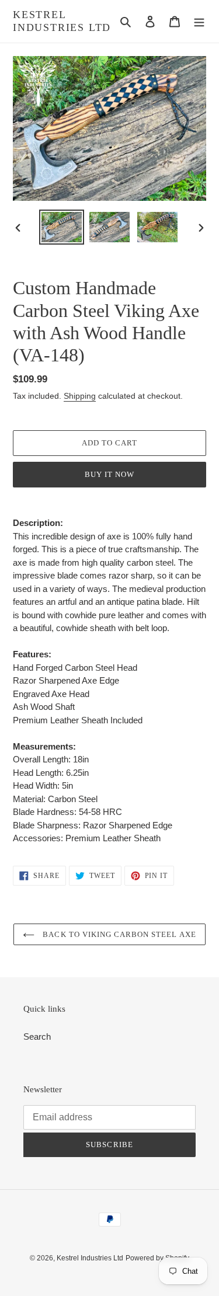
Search (37, 1036)
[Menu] (199, 21)
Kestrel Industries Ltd (62, 21)
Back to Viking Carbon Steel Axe (118, 934)
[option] (62, 227)
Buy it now (109, 474)
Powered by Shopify (157, 1258)
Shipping (80, 395)
